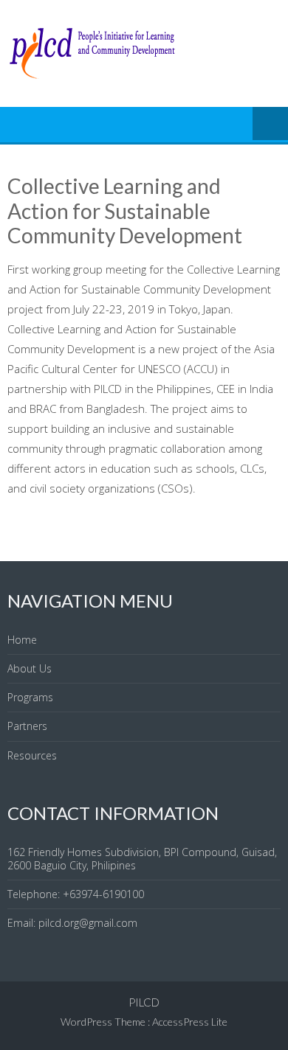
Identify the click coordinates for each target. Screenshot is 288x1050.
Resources (32, 755)
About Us (29, 668)
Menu (270, 124)
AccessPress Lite (189, 1021)
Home (22, 640)
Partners (27, 726)
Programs (30, 697)
